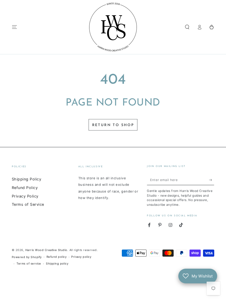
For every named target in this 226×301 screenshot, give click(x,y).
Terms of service (28, 263)
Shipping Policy (26, 179)
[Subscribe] (211, 180)
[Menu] (14, 27)
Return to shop (113, 125)
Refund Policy (25, 187)
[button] (187, 27)
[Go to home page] (113, 27)
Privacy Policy (25, 196)
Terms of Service (28, 204)
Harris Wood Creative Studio (46, 250)
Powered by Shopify (27, 257)
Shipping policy (57, 263)
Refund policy (56, 256)
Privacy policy (81, 256)
